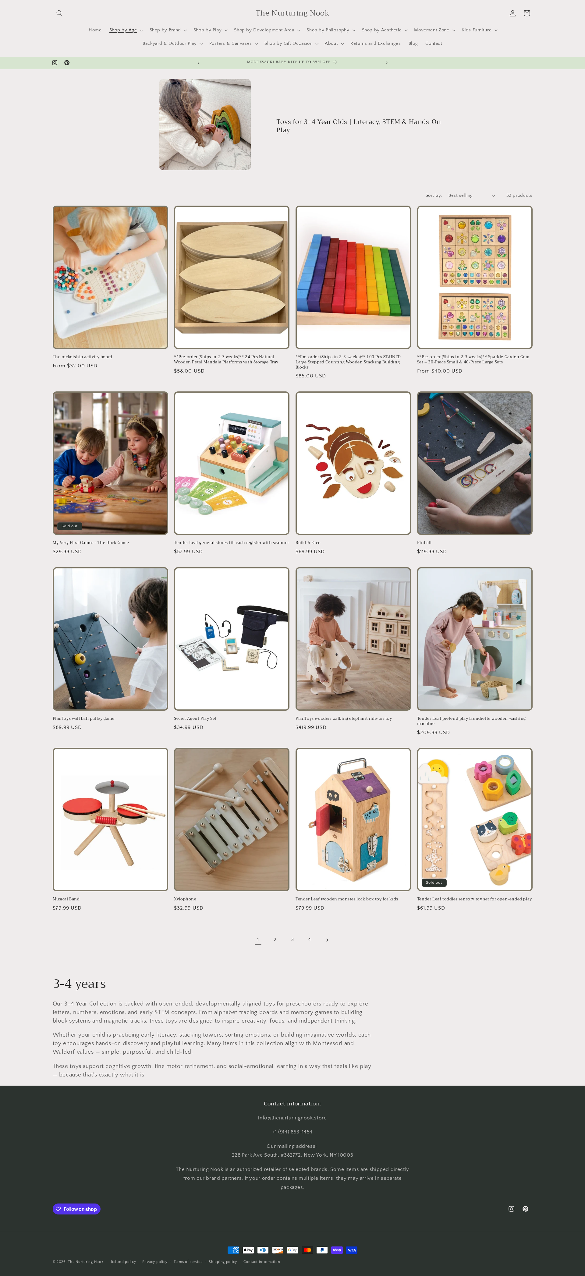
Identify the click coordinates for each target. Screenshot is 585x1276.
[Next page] (327, 940)
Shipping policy (223, 1262)
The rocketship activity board (82, 357)
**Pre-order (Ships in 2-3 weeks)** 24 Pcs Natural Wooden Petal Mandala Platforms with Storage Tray (226, 360)
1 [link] (258, 939)
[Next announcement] (386, 63)
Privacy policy (154, 1262)
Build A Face (308, 543)
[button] (60, 13)
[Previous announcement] (198, 63)
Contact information (261, 1262)
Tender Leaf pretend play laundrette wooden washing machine (471, 721)
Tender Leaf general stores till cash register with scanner (231, 543)
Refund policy (123, 1262)
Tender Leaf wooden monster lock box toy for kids (347, 899)
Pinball (424, 543)
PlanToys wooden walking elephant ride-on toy (344, 718)
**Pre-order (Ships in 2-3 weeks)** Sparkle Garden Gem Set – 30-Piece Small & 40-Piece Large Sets (473, 360)
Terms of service (188, 1262)
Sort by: (434, 195)
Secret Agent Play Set (195, 718)
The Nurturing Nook (85, 1262)
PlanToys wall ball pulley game (84, 718)
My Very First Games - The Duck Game (91, 543)
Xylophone (185, 899)
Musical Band (66, 899)
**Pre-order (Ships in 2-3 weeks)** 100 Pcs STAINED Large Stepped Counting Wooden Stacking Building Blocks (348, 362)
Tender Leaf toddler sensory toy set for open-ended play (474, 899)
